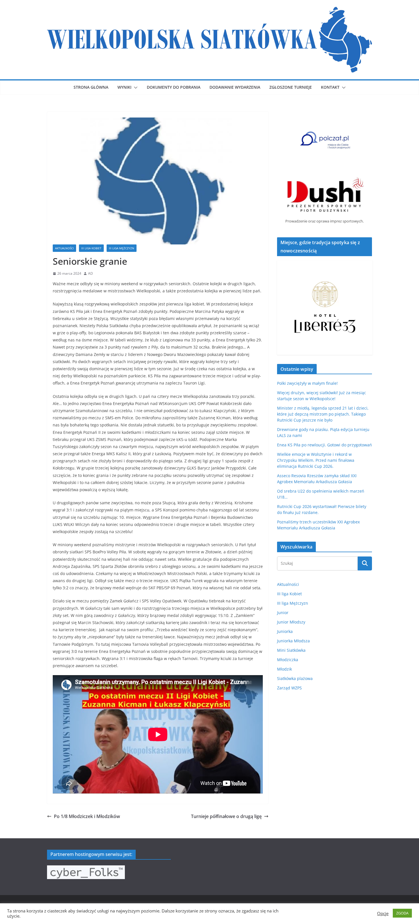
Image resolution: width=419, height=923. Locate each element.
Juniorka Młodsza (293, 640)
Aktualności (64, 248)
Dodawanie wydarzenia (235, 87)
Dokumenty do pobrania (173, 87)
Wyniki (124, 87)
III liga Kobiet (91, 248)
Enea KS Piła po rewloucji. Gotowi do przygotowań (324, 445)
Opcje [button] (383, 913)
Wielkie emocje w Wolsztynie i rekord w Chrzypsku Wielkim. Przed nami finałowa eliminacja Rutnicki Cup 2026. (315, 460)
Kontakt (330, 87)
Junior (282, 612)
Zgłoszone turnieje (290, 87)
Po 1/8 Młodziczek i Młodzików (87, 816)
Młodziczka (287, 659)
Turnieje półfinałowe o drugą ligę (226, 816)
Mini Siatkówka (291, 650)
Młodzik (284, 669)
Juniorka (285, 631)
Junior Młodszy (291, 622)
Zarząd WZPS (289, 688)
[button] (134, 87)
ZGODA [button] (402, 913)
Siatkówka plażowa (295, 678)
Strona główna (91, 87)
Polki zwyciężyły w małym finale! (307, 383)
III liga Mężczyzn (121, 248)
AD (90, 273)
